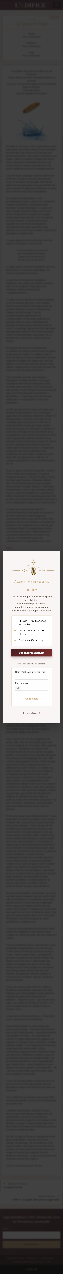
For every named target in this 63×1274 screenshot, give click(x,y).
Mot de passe (22, 683)
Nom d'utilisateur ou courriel (30, 672)
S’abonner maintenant (31, 652)
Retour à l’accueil (31, 713)
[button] (18, 688)
